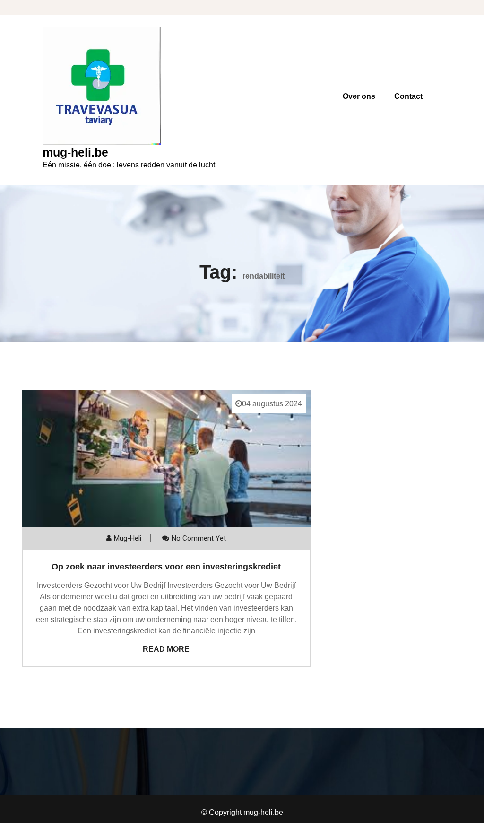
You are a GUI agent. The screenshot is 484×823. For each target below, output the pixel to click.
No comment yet (199, 538)
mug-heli (127, 538)
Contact (408, 96)
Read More (166, 649)
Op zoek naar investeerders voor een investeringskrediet (166, 566)
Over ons (359, 96)
